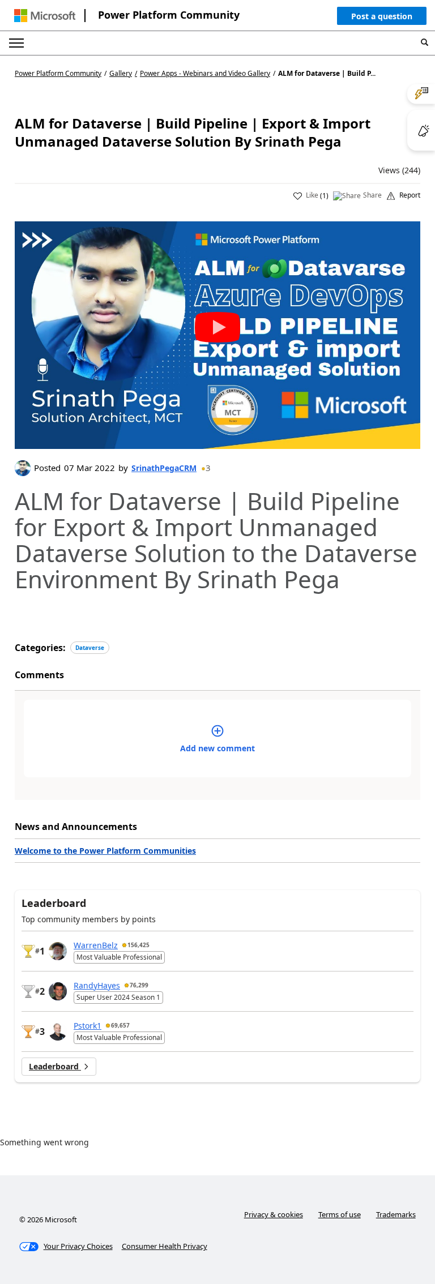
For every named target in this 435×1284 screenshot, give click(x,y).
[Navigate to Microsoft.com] (44, 15)
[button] (382, 19)
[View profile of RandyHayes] (58, 991)
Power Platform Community (169, 15)
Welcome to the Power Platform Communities (105, 850)
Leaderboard (55, 1066)
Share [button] (372, 195)
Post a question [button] (381, 16)
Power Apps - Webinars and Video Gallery (205, 73)
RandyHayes (97, 985)
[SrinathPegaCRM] (23, 468)
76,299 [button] (139, 985)
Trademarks (396, 1214)
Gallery (120, 73)
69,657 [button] (120, 1025)
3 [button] (208, 467)
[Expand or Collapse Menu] (16, 43)
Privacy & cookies (273, 1214)
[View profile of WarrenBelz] (58, 951)
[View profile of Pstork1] (58, 1031)
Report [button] (409, 195)
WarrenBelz (96, 945)
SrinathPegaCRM (164, 468)
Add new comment (217, 748)
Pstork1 (87, 1025)
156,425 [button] (138, 945)
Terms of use (339, 1214)
